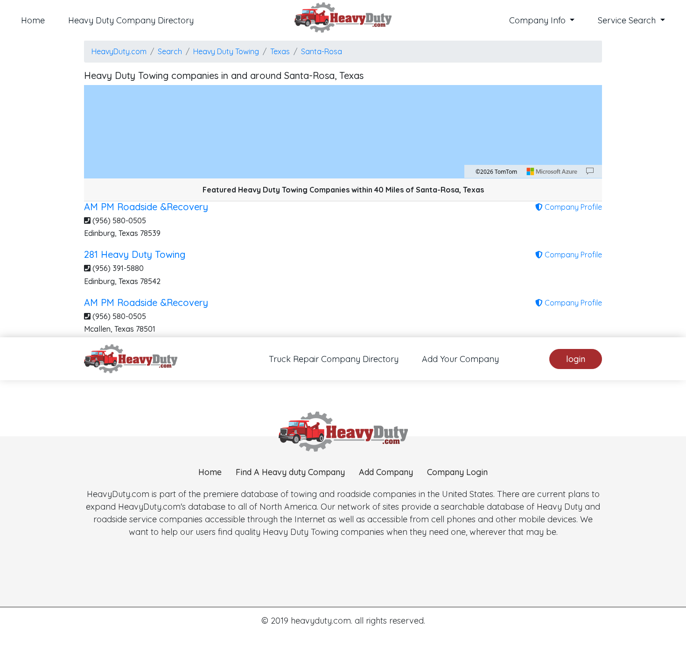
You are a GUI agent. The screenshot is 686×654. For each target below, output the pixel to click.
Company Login (457, 472)
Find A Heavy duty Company (290, 472)
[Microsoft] (552, 171)
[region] (343, 131)
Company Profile (572, 207)
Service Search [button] (628, 20)
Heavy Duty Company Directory (131, 20)
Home (33, 20)
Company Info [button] (538, 20)
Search (170, 51)
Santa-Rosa (321, 51)
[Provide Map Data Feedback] (590, 171)
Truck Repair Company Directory (334, 359)
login (575, 359)
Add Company (386, 472)
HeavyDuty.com (119, 51)
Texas (280, 51)
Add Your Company (460, 359)
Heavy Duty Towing (226, 51)
